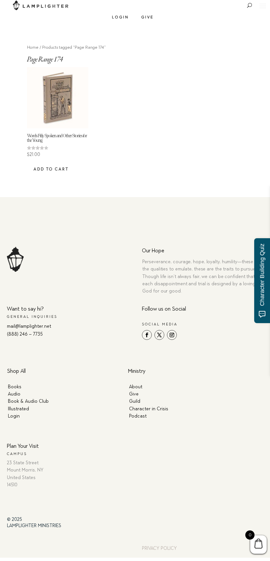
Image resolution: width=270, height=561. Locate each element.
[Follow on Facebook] (147, 335)
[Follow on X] (159, 335)
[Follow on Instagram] (172, 335)
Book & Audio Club (28, 401)
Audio (14, 394)
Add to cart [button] (51, 169)
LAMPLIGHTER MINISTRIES (34, 525)
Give (147, 17)
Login (120, 17)
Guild (134, 401)
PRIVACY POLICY (159, 548)
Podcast (138, 416)
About (135, 387)
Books (14, 387)
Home (33, 47)
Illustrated (18, 409)
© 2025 (14, 519)
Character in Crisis (148, 409)
